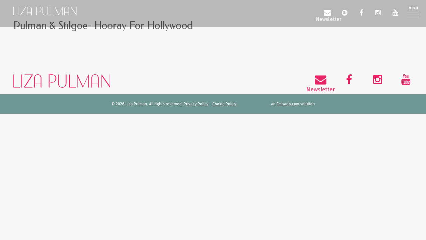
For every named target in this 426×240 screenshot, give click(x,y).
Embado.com (288, 104)
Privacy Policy (196, 104)
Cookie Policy (224, 104)
